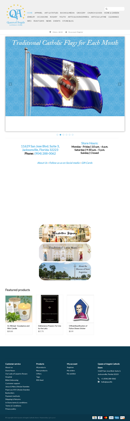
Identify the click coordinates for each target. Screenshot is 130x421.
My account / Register (75, 32)
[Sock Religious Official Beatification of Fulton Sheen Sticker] (80, 309)
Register (70, 367)
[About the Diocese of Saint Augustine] (65, 271)
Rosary (53, 17)
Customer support (12, 383)
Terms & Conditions (13, 406)
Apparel (38, 13)
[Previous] (10, 84)
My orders (71, 370)
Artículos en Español (78, 17)
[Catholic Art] (65, 76)
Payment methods (12, 396)
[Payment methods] (94, 417)
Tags (38, 377)
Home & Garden (111, 13)
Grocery (81, 13)
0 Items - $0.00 (57, 32)
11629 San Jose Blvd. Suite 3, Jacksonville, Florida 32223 (40, 148)
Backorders (9, 393)
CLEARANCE (113, 17)
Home (29, 13)
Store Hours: (89, 143)
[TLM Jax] (65, 252)
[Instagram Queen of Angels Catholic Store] (74, 352)
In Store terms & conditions (16, 402)
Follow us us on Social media (64, 162)
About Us (42, 162)
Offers (39, 374)
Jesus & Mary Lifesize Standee (17, 386)
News (48, 21)
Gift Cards (86, 162)
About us (9, 367)
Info (29, 21)
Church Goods (94, 13)
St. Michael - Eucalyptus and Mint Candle (18, 327)
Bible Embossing (11, 380)
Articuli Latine (98, 17)
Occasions (42, 17)
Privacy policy (10, 409)
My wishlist (71, 374)
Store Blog (68, 21)
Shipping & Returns (13, 399)
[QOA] (15, 15)
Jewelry (31, 17)
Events (56, 21)
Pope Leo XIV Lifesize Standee (17, 390)
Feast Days (39, 21)
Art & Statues (51, 13)
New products (41, 370)
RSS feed (39, 380)
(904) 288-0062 (45, 153)
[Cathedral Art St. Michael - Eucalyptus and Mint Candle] (18, 309)
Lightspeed (51, 418)
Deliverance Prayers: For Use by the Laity (49, 327)
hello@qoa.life (106, 382)
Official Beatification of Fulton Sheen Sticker (78, 327)
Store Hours (10, 370)
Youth (62, 17)
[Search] (105, 9)
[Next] (119, 84)
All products (41, 367)
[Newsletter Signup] (65, 233)
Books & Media (67, 13)
